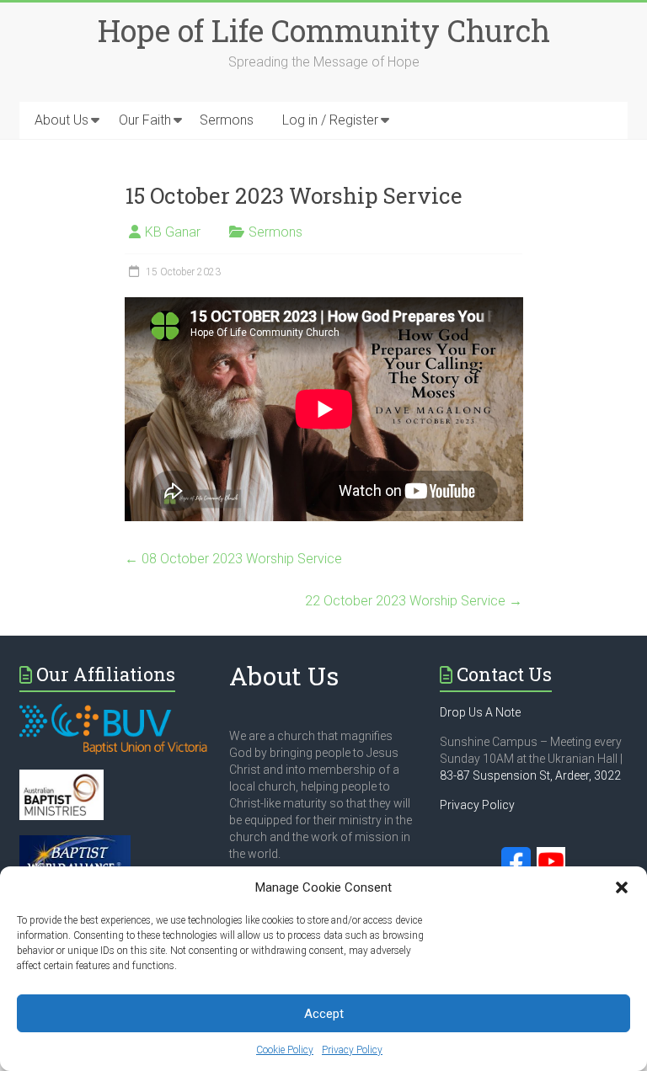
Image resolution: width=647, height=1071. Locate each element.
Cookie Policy (284, 1050)
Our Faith (145, 120)
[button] (621, 887)
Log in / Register (330, 120)
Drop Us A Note (480, 712)
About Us (61, 120)
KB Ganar (173, 232)
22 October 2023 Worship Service (413, 601)
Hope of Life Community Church (324, 30)
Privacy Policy (352, 1050)
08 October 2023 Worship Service (233, 559)
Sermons (227, 120)
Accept (324, 1013)
